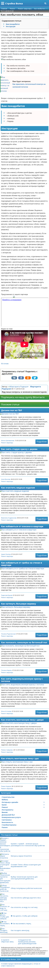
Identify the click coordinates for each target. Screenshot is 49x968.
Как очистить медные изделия (18, 487)
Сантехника (7, 820)
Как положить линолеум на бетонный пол (24, 642)
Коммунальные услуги (11, 817)
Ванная (5, 812)
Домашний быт (8, 815)
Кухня (4, 805)
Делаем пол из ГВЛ (11, 410)
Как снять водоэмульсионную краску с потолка (22, 679)
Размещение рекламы (27, 942)
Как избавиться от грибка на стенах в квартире (21, 563)
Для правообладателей (27, 943)
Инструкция (10, 26)
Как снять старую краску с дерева (19, 449)
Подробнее (42, 441)
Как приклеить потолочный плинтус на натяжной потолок (29, 85)
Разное (5, 827)
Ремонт (5, 807)
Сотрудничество (24, 940)
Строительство (8, 797)
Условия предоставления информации (16, 964)
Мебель (5, 800)
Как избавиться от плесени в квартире (22, 526)
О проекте (5, 940)
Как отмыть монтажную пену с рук (20, 758)
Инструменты (7, 810)
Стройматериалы (9, 825)
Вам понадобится (13, 24)
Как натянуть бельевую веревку (18, 603)
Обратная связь (7, 942)
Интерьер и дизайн (10, 802)
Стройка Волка (14, 3)
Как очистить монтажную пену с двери (22, 719)
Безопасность (7, 822)
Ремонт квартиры (7, 443)
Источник (5, 364)
